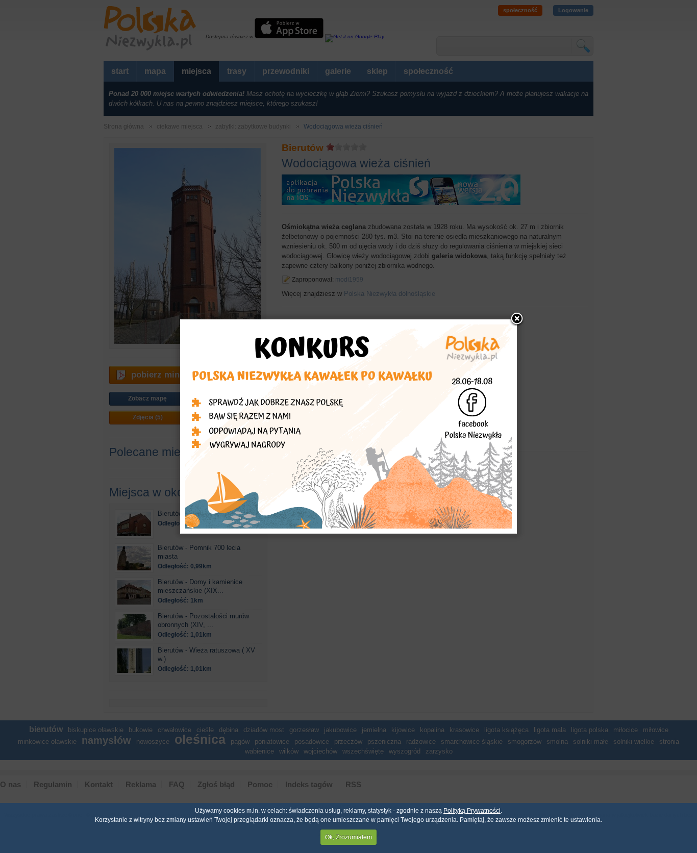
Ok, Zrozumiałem (348, 837)
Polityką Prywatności (472, 810)
